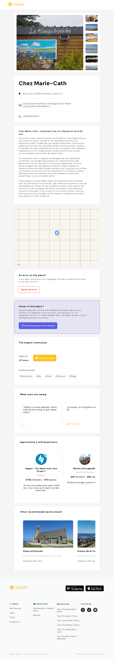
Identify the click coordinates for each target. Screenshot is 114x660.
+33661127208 (30, 116)
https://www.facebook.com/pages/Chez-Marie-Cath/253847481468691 (47, 105)
